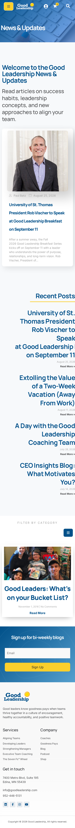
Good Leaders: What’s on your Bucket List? (37, 593)
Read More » (67, 366)
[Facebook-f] (12, 804)
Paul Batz (20, 195)
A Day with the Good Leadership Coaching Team (45, 434)
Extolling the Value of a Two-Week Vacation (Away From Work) (47, 390)
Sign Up (38, 667)
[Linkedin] (5, 804)
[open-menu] (8, 6)
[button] (68, 6)
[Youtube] (26, 804)
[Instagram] (19, 804)
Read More (37, 613)
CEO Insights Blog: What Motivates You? (47, 473)
